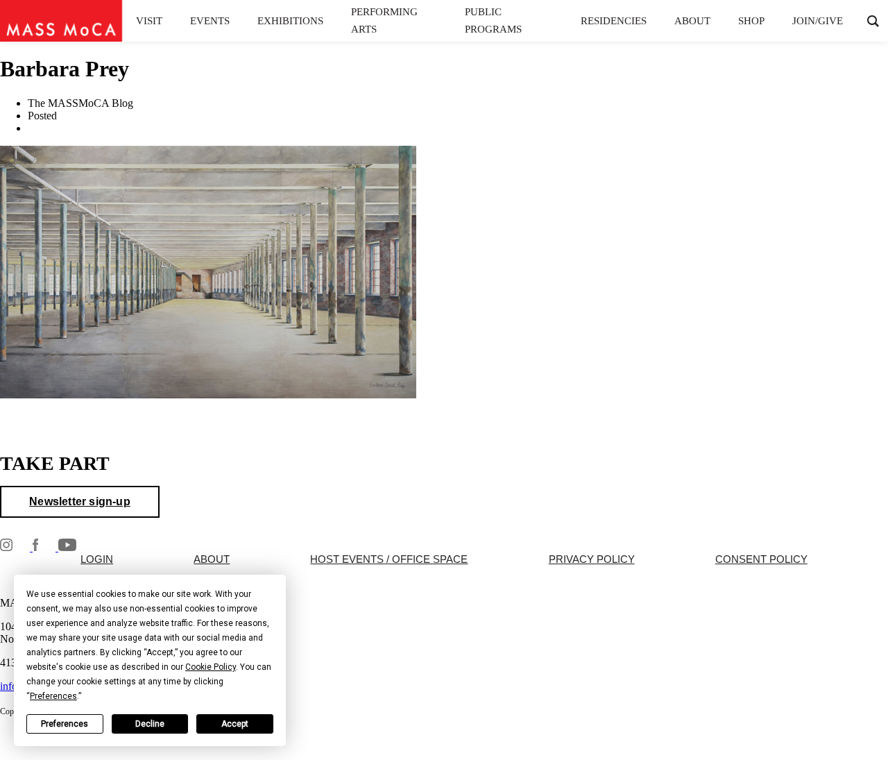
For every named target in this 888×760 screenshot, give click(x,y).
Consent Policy (761, 559)
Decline (149, 724)
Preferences (64, 724)
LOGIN (96, 559)
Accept (234, 724)
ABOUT (212, 559)
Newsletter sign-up (79, 501)
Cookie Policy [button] (210, 667)
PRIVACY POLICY (592, 559)
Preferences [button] (53, 696)
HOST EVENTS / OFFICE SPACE (389, 559)
